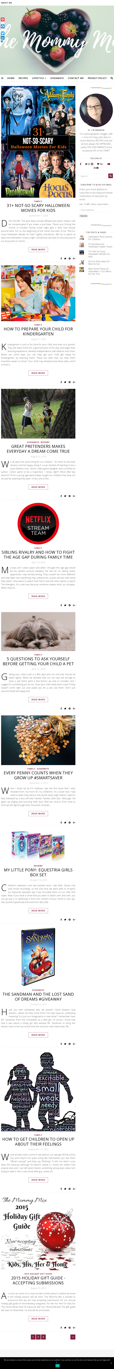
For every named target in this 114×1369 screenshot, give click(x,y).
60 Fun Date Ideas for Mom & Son (99, 262)
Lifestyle (38, 78)
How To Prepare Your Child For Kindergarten (38, 331)
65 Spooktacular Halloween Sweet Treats (100, 245)
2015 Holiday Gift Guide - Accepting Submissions (38, 1280)
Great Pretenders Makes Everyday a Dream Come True (38, 449)
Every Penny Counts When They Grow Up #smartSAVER (38, 775)
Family (38, 201)
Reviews (45, 442)
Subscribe (83, 216)
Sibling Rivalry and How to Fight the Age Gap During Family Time (38, 554)
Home (10, 78)
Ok (58, 1365)
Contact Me (76, 78)
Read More (38, 249)
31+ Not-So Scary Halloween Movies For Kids (38, 208)
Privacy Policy (97, 78)
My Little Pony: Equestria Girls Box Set (38, 872)
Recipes (23, 78)
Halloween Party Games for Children (100, 238)
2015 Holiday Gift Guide (38, 1274)
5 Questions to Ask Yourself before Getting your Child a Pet (38, 661)
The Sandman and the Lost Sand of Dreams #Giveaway (38, 996)
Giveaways (57, 78)
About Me (6, 2)
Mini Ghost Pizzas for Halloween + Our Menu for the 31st (99, 271)
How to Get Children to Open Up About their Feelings (38, 1141)
